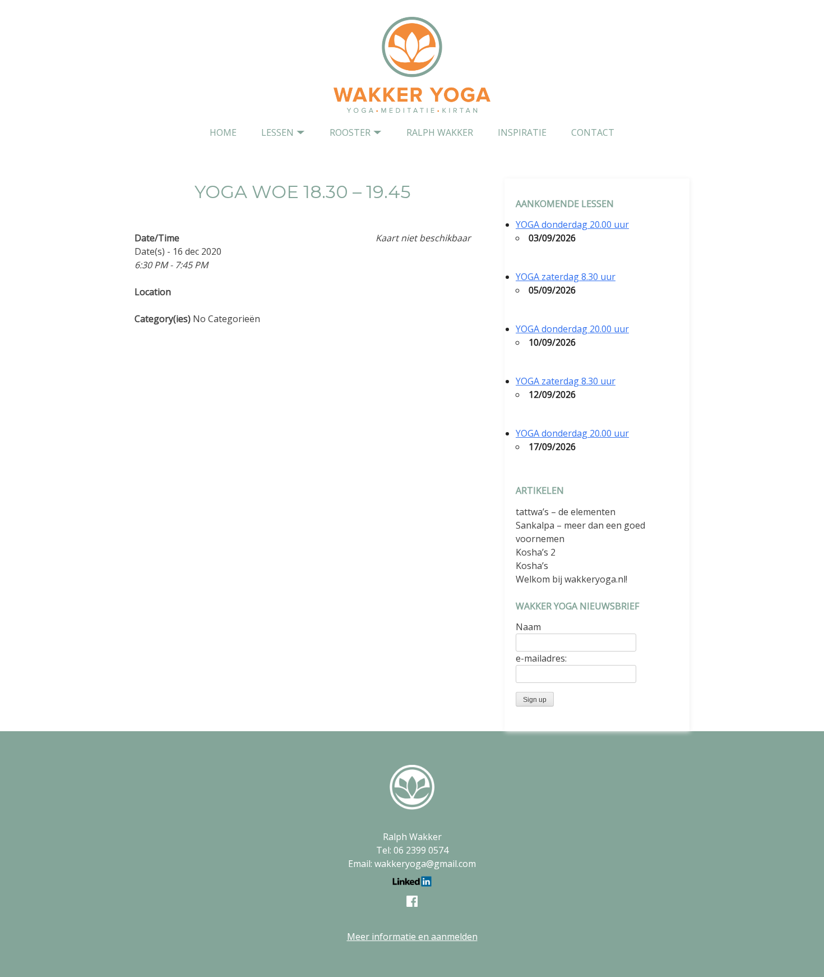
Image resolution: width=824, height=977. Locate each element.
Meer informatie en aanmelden (412, 936)
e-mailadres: (541, 658)
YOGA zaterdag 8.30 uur (565, 276)
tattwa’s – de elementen (565, 512)
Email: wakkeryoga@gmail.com (412, 863)
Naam (528, 627)
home (223, 132)
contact (592, 132)
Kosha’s (532, 565)
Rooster (350, 132)
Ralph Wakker (439, 132)
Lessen (277, 132)
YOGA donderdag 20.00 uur (572, 224)
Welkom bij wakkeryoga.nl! (571, 579)
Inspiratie (522, 132)
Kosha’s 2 (535, 552)
